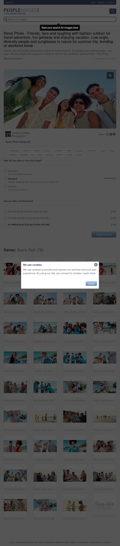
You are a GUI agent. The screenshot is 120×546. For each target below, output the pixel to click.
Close (91, 283)
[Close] (96, 264)
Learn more (89, 273)
